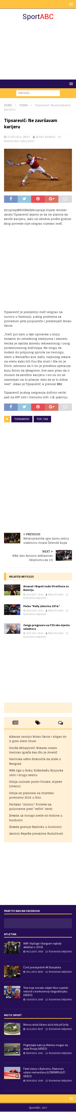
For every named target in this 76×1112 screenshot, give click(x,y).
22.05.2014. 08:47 (18, 137)
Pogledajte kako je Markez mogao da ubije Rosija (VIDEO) (45, 1047)
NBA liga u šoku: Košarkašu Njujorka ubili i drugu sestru (36, 772)
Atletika (10, 934)
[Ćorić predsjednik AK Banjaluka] (12, 971)
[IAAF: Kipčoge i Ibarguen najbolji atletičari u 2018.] (12, 948)
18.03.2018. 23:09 (34, 999)
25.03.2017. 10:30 (34, 595)
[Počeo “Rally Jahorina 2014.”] (12, 609)
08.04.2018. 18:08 (34, 1081)
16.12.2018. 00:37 (34, 1029)
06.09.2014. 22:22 (34, 611)
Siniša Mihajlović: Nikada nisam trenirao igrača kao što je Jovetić (33, 750)
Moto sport (13, 1015)
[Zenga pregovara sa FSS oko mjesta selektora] (12, 628)
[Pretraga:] (38, 93)
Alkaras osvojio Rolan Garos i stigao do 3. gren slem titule (37, 738)
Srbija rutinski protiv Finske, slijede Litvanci (35, 784)
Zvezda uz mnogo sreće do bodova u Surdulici (35, 817)
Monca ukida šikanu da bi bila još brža (46, 1024)
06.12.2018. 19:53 (34, 952)
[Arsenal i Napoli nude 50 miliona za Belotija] (12, 589)
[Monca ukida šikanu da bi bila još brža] (12, 1029)
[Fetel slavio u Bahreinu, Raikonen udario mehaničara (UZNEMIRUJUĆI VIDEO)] (12, 1073)
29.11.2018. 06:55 (34, 972)
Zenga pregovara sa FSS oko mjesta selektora (46, 627)
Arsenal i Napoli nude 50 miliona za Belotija (46, 588)
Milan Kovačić (45, 137)
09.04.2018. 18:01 (34, 1053)
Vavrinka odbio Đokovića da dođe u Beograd (35, 761)
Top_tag (42, 419)
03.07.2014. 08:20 (34, 633)
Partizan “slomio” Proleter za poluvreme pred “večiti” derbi (30, 806)
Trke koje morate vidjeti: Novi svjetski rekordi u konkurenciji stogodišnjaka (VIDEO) (45, 991)
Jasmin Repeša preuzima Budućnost (36, 833)
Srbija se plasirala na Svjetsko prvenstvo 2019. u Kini (31, 795)
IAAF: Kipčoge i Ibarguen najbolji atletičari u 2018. (42, 945)
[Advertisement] (38, 50)
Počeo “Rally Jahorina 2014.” (41, 606)
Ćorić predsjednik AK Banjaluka (42, 967)
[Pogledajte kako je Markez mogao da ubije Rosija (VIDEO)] (12, 1049)
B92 (59, 384)
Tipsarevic (21, 419)
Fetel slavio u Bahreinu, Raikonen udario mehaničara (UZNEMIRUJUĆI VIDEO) (44, 1072)
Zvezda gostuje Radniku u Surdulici (35, 826)
